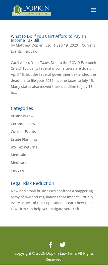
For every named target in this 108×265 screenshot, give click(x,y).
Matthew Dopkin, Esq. (34, 45)
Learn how (75, 202)
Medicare (19, 162)
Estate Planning (24, 139)
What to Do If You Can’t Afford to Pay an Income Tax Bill (48, 38)
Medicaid (18, 154)
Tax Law (30, 51)
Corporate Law (23, 123)
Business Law (22, 115)
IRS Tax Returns (24, 147)
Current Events (23, 131)
